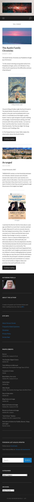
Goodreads (14, 446)
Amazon (18, 449)
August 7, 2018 (6, 53)
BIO (23, 307)
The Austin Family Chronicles (11, 49)
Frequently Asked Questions (11, 326)
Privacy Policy (6, 333)
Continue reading (9, 139)
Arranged (7, 162)
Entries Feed (6, 337)
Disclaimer (5, 330)
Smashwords (26, 449)
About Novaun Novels (9, 323)
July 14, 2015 (6, 165)
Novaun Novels (17, 498)
